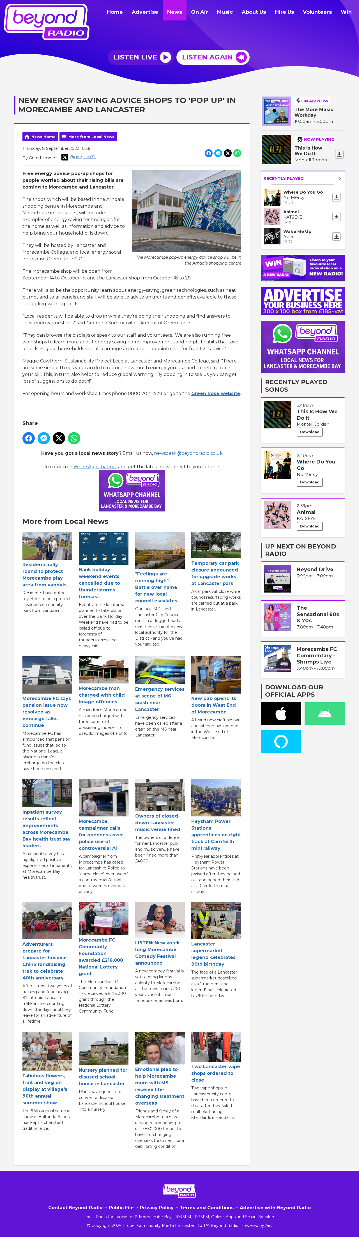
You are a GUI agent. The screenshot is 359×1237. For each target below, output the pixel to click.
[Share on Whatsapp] (237, 153)
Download (309, 432)
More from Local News (91, 136)
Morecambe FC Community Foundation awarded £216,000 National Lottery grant (101, 956)
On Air (199, 12)
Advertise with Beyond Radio (275, 1207)
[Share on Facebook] (209, 153)
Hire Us (284, 12)
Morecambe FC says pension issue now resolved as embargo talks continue (46, 712)
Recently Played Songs (296, 385)
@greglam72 (83, 156)
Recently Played (284, 178)
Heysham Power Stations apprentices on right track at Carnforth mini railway (216, 835)
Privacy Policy (157, 1207)
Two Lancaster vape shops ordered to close (215, 1073)
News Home (43, 136)
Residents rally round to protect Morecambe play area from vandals (44, 574)
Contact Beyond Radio (75, 1207)
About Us (254, 12)
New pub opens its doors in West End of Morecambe (213, 705)
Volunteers (317, 12)
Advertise (145, 12)
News (174, 12)
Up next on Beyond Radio (300, 550)
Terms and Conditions (207, 1207)
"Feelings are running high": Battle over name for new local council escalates (156, 587)
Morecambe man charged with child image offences (102, 695)
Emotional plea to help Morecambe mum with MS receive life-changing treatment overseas (159, 1086)
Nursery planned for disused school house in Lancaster (103, 1077)
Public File (121, 1207)
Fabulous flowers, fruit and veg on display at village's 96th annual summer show (44, 1089)
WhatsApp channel (95, 466)
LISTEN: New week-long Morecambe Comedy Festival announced (158, 953)
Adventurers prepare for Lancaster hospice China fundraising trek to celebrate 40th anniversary (44, 961)
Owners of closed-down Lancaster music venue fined (157, 822)
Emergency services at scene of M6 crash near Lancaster (160, 699)
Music (225, 12)
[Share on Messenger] (218, 153)
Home (115, 12)
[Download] (339, 154)
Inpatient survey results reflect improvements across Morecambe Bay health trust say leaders (46, 828)
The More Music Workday (313, 112)
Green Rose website (215, 393)
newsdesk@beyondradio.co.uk (188, 453)
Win (346, 12)
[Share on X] (228, 153)
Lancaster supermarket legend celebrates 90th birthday (213, 954)
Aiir (268, 1225)
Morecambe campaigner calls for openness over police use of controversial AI (101, 835)
